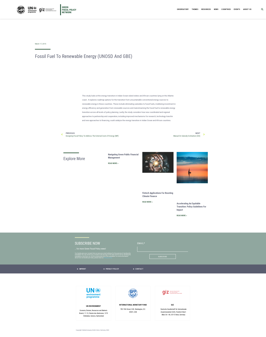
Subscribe (162, 257)
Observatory (183, 9)
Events (237, 9)
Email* (141, 243)
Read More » (113, 163)
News (216, 9)
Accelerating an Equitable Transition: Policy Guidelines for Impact (191, 206)
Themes (195, 9)
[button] (262, 9)
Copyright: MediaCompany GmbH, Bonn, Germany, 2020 (92, 330)
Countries (226, 9)
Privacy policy (108, 257)
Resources (206, 9)
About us (247, 9)
